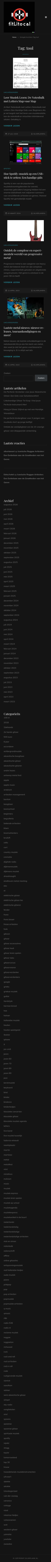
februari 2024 (10, 648)
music (6, 1183)
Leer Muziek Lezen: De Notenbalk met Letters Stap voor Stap (24, 99)
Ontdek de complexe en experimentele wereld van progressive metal (23, 254)
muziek (7, 1188)
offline (6, 1255)
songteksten (9, 1409)
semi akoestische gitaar (15, 1395)
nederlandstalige (11, 1231)
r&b (5, 1318)
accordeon (8, 746)
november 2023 (11, 663)
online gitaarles (11, 1260)
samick (7, 1380)
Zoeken (7, 373)
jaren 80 (7, 1068)
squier (6, 1443)
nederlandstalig (11, 1227)
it (4, 1044)
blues (6, 828)
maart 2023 (9, 701)
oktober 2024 (10, 610)
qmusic (7, 1313)
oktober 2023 (10, 668)
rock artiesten (10, 1361)
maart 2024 (9, 644)
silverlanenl (39, 134)
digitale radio (10, 862)
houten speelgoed (12, 1030)
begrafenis (9, 818)
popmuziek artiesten (13, 1303)
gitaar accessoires (12, 943)
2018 (6, 722)
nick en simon (10, 1241)
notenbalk (8, 1246)
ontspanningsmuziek (13, 1265)
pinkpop (7, 1284)
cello (6, 842)
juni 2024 (8, 629)
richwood (8, 1347)
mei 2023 (8, 692)
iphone (7, 1039)
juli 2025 (8, 567)
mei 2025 (8, 576)
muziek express (11, 1193)
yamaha (7, 1534)
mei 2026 (8, 519)
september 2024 (11, 615)
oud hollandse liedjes (13, 1270)
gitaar (6, 938)
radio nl (7, 1327)
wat (5, 1524)
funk (6, 929)
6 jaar (6, 741)
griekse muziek (10, 991)
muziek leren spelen (13, 1198)
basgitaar (8, 804)
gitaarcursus (9, 962)
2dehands (8, 727)
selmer (7, 1390)
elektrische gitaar (12, 895)
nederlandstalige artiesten (16, 1236)
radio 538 (8, 1323)
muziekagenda (10, 1207)
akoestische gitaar (12, 761)
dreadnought (10, 876)
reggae (7, 1337)
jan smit (7, 1049)
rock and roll (9, 1356)
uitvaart (7, 1476)
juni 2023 (8, 687)
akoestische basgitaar (14, 756)
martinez (8, 1155)
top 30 (7, 1462)
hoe (5, 1010)
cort (5, 847)
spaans (7, 1419)
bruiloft (7, 837)
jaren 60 (7, 1058)
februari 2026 (10, 533)
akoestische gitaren (13, 765)
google (7, 982)
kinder (6, 1097)
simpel (7, 1400)
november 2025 (11, 548)
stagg (6, 1448)
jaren (6, 1054)
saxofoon (8, 1385)
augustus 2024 (11, 620)
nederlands (9, 1222)
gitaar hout (9, 948)
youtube (7, 1539)
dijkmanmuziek (10, 866)
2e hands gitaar (11, 732)
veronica (8, 1500)
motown (7, 1179)
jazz (5, 1078)
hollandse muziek (12, 1020)
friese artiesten (11, 924)
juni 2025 (8, 572)
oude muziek (9, 1275)
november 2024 (11, 605)
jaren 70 (7, 1063)
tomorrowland (10, 1457)
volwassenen (10, 1520)
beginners (8, 813)
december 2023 (11, 658)
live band (8, 1131)
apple (6, 780)
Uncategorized (11, 92)
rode (6, 1371)
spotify (7, 168)
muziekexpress (10, 1212)
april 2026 (8, 524)
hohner (7, 1015)
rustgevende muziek (13, 1376)
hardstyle (8, 1001)
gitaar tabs (9, 958)
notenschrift (9, 1251)
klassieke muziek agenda (15, 1121)
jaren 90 (7, 1073)
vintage (7, 1505)
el (4, 890)
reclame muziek (11, 1332)
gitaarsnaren (10, 967)
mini (6, 1169)
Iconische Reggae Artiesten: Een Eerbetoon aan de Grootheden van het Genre (24, 455)
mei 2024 (8, 634)
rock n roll (8, 1366)
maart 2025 (9, 586)
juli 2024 (8, 624)
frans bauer (9, 919)
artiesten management (14, 794)
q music (7, 1308)
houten (7, 1025)
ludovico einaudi (11, 1140)
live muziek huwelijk (13, 1135)
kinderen (8, 1102)
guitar (6, 996)
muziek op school (11, 1203)
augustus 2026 (11, 504)
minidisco (8, 1174)
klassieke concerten (13, 1111)
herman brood (10, 1006)
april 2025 (8, 581)
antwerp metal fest (12, 775)
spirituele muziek (11, 1433)
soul (5, 1414)
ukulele (7, 1486)
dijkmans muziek (11, 871)
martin (7, 1150)
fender (7, 910)
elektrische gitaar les (13, 900)
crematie (8, 857)
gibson (7, 934)
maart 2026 (9, 528)
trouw (6, 1467)
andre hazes (9, 770)
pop (5, 1289)
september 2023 (11, 672)
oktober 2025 (10, 552)
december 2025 (11, 543)
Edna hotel (9, 474)
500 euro (8, 737)
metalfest (8, 1164)
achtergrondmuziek (13, 751)
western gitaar (10, 1529)
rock (6, 1352)
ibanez (7, 1034)
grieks (6, 986)
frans (6, 914)
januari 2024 (10, 653)
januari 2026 (10, 538)
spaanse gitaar (11, 1428)
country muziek (11, 852)
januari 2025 (10, 596)
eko (5, 886)
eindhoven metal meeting (15, 881)
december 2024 (11, 600)
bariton (7, 799)
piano (6, 1279)
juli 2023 (8, 682)
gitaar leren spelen (12, 953)
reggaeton (8, 1342)
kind (6, 1092)
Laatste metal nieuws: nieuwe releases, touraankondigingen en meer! (24, 331)
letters (7, 1126)
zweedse (8, 1544)
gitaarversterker (11, 972)
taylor (6, 1452)
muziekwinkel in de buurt (15, 1217)
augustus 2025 (11, 562)
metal (6, 1159)
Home (14, 37)
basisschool (9, 809)
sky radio (8, 1404)
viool (6, 1510)
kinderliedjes (9, 1107)
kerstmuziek (9, 1082)
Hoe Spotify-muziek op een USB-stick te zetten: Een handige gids (24, 175)
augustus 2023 (11, 677)
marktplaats (9, 1145)
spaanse (8, 1424)
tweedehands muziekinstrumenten (20, 1472)
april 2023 (8, 696)
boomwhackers (11, 833)
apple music (9, 785)
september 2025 (11, 557)
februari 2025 (10, 591)
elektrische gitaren (12, 905)
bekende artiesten (12, 823)
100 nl (7, 717)
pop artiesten (10, 1294)
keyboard (8, 1087)
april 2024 (8, 639)
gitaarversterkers (12, 977)
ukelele (7, 1481)
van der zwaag (11, 1496)
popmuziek (9, 1299)
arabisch (8, 789)
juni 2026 (8, 514)
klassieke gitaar (11, 1116)
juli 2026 (8, 509)
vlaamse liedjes (11, 1515)
